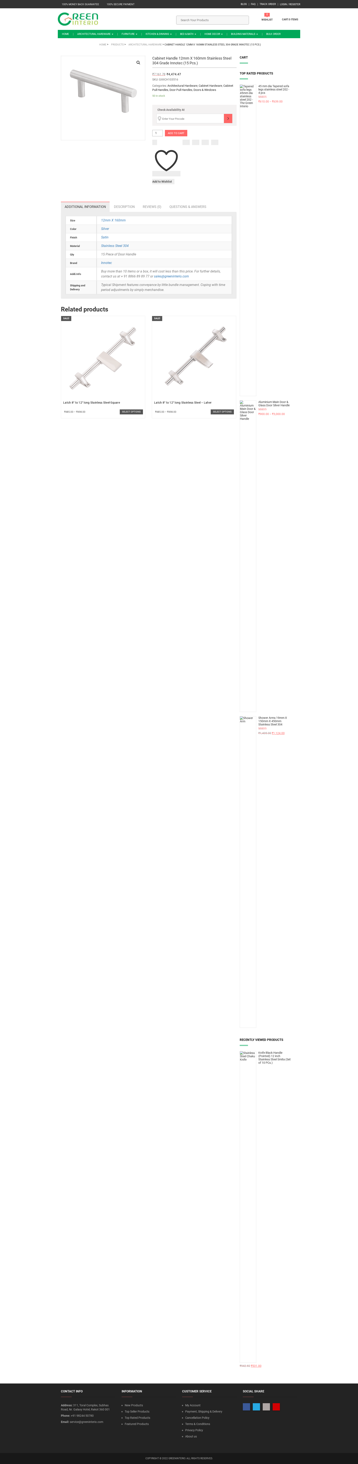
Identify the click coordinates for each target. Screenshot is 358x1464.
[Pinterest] (214, 142)
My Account (193, 1405)
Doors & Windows (205, 90)
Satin (105, 237)
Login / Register (290, 4)
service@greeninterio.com (86, 1422)
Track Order (268, 4)
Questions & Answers (187, 207)
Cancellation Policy (197, 1417)
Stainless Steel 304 (115, 246)
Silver (105, 229)
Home (65, 34)
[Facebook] (186, 142)
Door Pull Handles (180, 90)
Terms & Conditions (197, 1424)
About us (191, 1436)
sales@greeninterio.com (171, 276)
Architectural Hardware (94, 34)
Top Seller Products (137, 1411)
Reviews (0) (152, 207)
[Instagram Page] (266, 1406)
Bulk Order (273, 34)
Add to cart (176, 133)
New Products (134, 1405)
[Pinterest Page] (276, 1406)
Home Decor (212, 34)
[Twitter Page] (256, 1406)
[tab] (85, 207)
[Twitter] (195, 142)
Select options (131, 411)
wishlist (267, 19)
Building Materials (243, 34)
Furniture (128, 34)
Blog (244, 4)
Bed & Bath (187, 34)
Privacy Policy (194, 1430)
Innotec (106, 263)
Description (124, 207)
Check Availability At (171, 109)
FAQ (253, 4)
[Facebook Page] (246, 1406)
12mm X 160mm (113, 220)
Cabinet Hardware (210, 85)
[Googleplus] (205, 142)
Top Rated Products (137, 1417)
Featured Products (137, 1424)
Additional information (85, 207)
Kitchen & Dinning (158, 34)
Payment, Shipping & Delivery (203, 1411)
